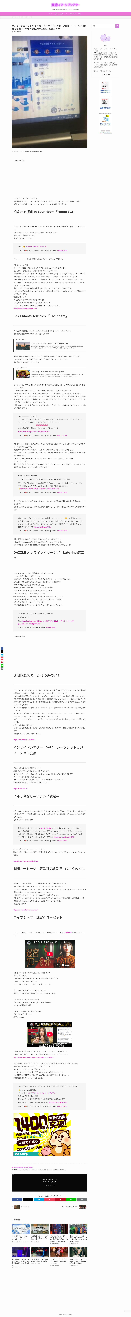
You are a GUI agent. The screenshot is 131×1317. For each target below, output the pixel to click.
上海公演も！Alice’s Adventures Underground (47, 372)
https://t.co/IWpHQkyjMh (57, 1102)
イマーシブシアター (25, 1170)
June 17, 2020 (62, 492)
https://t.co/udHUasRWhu (42, 527)
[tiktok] (106, 75)
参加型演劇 (62, 1170)
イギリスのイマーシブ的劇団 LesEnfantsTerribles (49, 343)
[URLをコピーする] (82, 1199)
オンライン (34, 1170)
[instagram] (104, 75)
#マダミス (37, 1093)
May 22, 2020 (62, 435)
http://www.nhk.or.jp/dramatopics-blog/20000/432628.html (33, 1057)
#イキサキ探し (46, 828)
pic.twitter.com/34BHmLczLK (35, 247)
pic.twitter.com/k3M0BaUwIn (49, 489)
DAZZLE (16, 1170)
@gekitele (68, 932)
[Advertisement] (28, 180)
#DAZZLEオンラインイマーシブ (62, 621)
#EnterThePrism (24, 432)
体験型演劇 (55, 1170)
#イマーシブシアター (49, 1093)
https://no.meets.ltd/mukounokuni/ (25, 910)
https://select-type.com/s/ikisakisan (25, 861)
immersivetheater (18, 1167)
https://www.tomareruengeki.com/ (25, 308)
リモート (49, 1170)
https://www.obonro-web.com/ (23, 740)
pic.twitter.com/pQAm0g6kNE (64, 837)
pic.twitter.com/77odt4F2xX (40, 432)
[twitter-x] (102, 75)
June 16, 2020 (62, 250)
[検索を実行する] (117, 26)
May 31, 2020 (50, 627)
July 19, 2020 (61, 841)
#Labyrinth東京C (45, 621)
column (26, 1167)
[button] (17, 1199)
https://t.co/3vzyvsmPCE (30, 621)
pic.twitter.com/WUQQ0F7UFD (29, 624)
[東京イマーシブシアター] (65, 5)
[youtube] (109, 75)
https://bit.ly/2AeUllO (20, 789)
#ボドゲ (31, 1093)
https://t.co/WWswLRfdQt (29, 489)
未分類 (31, 1167)
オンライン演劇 (42, 1170)
